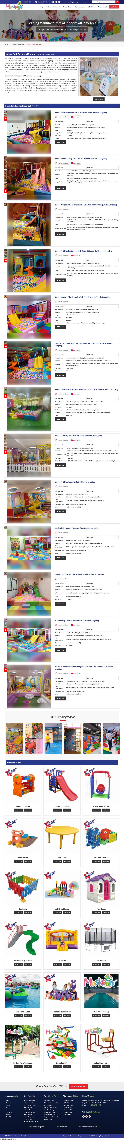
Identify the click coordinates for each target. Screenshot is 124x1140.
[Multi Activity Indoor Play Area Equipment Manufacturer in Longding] (29, 548)
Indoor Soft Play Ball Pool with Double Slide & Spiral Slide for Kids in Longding (86, 389)
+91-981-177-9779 (26, 2)
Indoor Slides (67, 1114)
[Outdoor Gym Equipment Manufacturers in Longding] (22, 1042)
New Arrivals (114, 7)
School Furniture (79, 7)
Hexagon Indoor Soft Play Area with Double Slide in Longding (79, 574)
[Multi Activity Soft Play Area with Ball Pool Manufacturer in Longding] (29, 640)
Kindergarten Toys (50, 1114)
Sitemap (8, 1114)
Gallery (7, 1105)
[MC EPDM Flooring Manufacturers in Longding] (101, 991)
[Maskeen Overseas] (14, 6)
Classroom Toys (49, 1105)
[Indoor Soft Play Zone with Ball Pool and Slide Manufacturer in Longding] (29, 455)
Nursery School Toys (50, 1107)
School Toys (48, 1119)
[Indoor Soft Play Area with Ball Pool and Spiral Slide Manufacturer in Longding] (29, 132)
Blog (6, 1110)
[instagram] (59, 2)
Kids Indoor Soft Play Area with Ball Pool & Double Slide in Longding (82, 297)
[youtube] (56, 2)
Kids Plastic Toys (49, 1110)
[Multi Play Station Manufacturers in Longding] (61, 888)
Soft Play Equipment (53, 7)
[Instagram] (14, 738)
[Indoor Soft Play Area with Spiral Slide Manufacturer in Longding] (29, 501)
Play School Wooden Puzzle (52, 1117)
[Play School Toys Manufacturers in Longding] (22, 785)
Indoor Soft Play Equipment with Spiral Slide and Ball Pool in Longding (83, 251)
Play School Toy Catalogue (71, 2)
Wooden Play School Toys (52, 1103)
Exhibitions (91, 7)
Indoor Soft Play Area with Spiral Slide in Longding (75, 482)
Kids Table (28, 1110)
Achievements (103, 7)
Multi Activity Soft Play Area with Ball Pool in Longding (77, 620)
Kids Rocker (28, 1107)
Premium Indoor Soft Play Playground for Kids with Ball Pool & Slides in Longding (84, 667)
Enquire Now (60, 142)
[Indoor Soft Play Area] (98, 76)
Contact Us (8, 1112)
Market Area (9, 1117)
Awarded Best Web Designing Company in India (97, 1136)
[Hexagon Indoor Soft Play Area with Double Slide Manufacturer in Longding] (29, 594)
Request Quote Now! (78, 1086)
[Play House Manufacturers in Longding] (101, 888)
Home (6, 44)
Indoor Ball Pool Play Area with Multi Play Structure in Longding (81, 158)
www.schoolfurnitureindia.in (88, 1127)
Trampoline (67, 7)
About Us (85, 2)
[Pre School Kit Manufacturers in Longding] (61, 1042)
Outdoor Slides (68, 1105)
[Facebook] (52, 2)
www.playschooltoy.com (36, 1127)
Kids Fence (28, 1114)
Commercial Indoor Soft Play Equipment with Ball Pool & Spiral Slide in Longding (83, 344)
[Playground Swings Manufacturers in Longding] (101, 785)
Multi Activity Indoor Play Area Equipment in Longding (77, 528)
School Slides (67, 1107)
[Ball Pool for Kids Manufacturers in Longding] (101, 836)
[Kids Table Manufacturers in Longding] (61, 836)
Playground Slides (30, 1103)
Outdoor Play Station (31, 1121)
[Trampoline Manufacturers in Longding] (101, 939)
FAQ (6, 1107)
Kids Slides (66, 1103)
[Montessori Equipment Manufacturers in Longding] (61, 991)
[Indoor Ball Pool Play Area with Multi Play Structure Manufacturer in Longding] (29, 178)
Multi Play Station (30, 1117)
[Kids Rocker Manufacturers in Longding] (22, 836)
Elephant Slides (68, 1100)
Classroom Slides (68, 1110)
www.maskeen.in (62, 1127)
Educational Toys (49, 1112)
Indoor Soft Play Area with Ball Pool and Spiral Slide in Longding (81, 112)
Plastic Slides (67, 1112)
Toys (42, 7)
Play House (28, 1119)
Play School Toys (30, 1100)
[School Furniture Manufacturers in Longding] (101, 1042)
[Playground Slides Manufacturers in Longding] (61, 785)
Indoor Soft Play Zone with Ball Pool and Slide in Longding (78, 436)
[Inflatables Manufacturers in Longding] (61, 939)
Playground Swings (31, 1105)
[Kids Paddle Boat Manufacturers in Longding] (22, 991)
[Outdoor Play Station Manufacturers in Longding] (22, 939)
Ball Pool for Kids (30, 1112)
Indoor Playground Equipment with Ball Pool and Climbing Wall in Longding (86, 205)
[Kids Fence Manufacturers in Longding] (22, 888)
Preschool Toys (49, 1100)
